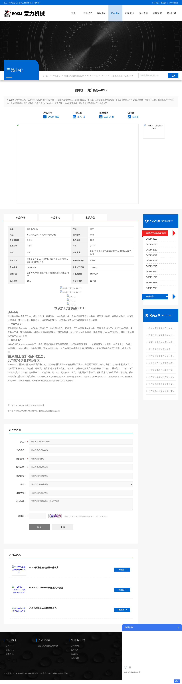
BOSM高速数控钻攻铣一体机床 (44, 567)
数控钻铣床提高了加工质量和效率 (162, 384)
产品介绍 (20, 217)
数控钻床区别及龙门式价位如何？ (162, 328)
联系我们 (174, 3)
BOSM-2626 (151, 244)
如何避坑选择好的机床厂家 (161, 370)
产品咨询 (55, 217)
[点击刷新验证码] (55, 516)
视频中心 (101, 13)
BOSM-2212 (151, 288)
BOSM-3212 (151, 255)
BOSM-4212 (92, 76)
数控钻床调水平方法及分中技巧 (162, 356)
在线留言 (164, 3)
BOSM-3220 (151, 239)
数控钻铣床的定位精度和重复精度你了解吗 (162, 391)
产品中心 (115, 13)
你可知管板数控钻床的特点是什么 (162, 342)
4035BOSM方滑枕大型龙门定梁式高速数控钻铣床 (38, 411)
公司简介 (10, 646)
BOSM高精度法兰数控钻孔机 (42, 608)
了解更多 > (122, 569)
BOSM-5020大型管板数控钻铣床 (30, 405)
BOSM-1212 (151, 277)
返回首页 (155, 3)
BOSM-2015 (151, 250)
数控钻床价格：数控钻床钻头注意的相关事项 (162, 377)
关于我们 (87, 13)
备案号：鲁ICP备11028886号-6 (54, 673)
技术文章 (143, 13)
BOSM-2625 (151, 282)
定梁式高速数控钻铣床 (74, 76)
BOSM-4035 (151, 261)
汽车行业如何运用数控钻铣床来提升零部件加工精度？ (162, 335)
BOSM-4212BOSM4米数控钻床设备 (46, 587)
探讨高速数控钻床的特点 (160, 349)
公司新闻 (75, 646)
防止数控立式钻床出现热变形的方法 (162, 363)
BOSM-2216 (151, 266)
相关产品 (90, 217)
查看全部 (150, 296)
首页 (73, 13)
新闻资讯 (129, 13)
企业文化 (10, 650)
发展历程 (10, 654)
